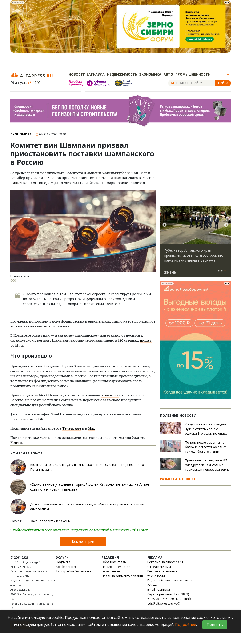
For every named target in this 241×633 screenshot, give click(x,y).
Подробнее (185, 624)
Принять (215, 624)
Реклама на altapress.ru (165, 562)
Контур (16, 442)
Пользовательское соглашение (116, 568)
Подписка (63, 562)
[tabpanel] (195, 243)
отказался (110, 395)
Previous (164, 225)
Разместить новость (179, 479)
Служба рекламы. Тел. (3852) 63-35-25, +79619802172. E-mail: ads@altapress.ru (169, 598)
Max (91, 428)
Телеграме (71, 428)
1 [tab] (219, 271)
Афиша (152, 585)
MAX (177, 603)
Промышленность (192, 74)
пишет (16, 183)
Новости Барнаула (87, 74)
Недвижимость (122, 74)
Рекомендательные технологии (162, 573)
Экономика (150, 74)
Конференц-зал (67, 566)
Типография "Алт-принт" (74, 571)
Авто (168, 74)
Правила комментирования (123, 576)
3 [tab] (225, 271)
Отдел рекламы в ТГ (162, 566)
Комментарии (83, 541)
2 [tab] (222, 271)
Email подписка (158, 589)
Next (226, 225)
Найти (223, 83)
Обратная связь (114, 562)
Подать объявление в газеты (169, 580)
